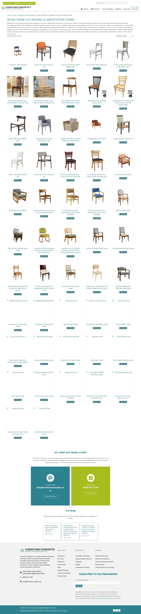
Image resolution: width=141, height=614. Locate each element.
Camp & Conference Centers (104, 562)
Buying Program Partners (84, 559)
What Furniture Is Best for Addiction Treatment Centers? (51, 528)
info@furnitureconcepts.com (26, 3)
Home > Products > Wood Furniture (23, 15)
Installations (118, 9)
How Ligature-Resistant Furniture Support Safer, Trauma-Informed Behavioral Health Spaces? (70, 530)
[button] (114, 610)
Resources (96, 9)
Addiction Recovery (101, 556)
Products (85, 9)
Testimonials (62, 564)
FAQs (59, 567)
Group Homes (99, 564)
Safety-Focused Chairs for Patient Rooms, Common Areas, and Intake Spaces (88, 529)
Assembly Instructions (83, 556)
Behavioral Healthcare (102, 559)
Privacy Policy (62, 576)
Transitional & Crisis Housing (104, 567)
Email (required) (82, 580)
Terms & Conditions (64, 573)
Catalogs (78, 562)
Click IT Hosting (62, 611)
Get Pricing (135, 9)
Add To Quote (18, 68)
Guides (78, 564)
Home (9, 15)
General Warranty (63, 570)
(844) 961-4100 (10, 3)
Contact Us (61, 556)
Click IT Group (44, 611)
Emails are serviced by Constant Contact (108, 598)
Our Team (61, 559)
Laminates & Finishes (82, 567)
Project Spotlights (108, 9)
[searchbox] (112, 2)
